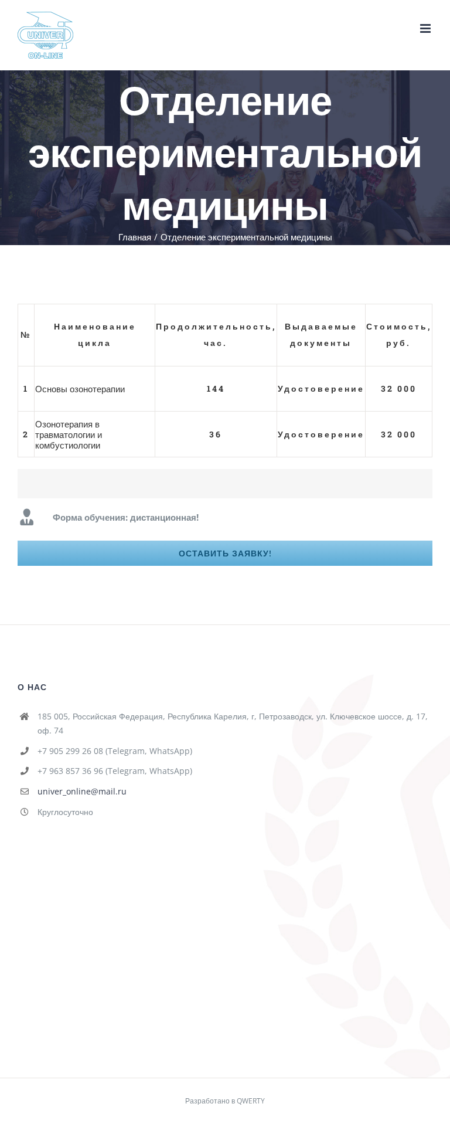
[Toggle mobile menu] (426, 28)
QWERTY (251, 1101)
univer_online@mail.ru (82, 791)
